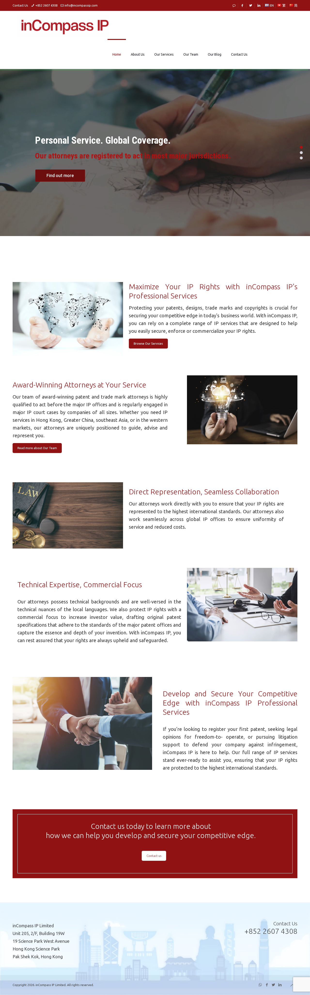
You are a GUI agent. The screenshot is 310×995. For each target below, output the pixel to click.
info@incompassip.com (81, 5)
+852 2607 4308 (46, 5)
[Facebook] (266, 985)
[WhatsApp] (260, 985)
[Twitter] (273, 985)
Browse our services (73, 189)
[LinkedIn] (279, 985)
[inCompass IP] (63, 25)
